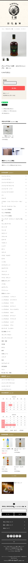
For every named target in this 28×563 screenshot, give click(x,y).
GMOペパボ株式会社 (21, 556)
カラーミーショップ (5, 556)
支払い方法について (11, 546)
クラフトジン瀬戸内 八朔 (7, 448)
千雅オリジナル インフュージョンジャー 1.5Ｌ (8, 136)
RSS (16, 551)
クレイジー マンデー (19, 466)
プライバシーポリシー (9, 549)
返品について (6, 93)
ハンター (4, 466)
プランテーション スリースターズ (19, 449)
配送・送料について (20, 546)
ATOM (19, 551)
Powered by (6, 560)
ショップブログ (11, 551)
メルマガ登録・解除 (18, 549)
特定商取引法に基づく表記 (9, 95)
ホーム (5, 546)
